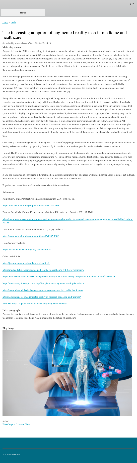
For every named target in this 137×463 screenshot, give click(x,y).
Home (23, 12)
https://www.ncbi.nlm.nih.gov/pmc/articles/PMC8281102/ (31, 236)
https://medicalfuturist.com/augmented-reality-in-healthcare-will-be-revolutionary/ (43, 269)
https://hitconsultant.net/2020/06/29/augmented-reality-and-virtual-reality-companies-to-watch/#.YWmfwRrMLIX (59, 276)
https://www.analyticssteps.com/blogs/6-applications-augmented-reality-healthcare (44, 283)
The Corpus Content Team (17, 424)
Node (13, 21)
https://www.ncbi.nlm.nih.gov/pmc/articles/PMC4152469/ (32, 205)
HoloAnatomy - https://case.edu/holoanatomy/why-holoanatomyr (35, 303)
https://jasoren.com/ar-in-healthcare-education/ (26, 263)
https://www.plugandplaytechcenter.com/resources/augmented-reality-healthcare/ (43, 290)
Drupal (17, 454)
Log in (131, 3)
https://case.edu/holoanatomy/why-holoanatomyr (27, 249)
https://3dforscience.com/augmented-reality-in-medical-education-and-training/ (42, 296)
